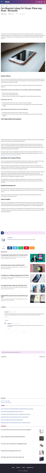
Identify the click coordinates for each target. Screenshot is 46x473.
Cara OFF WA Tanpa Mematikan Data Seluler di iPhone (12, 411)
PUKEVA (7, 2)
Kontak (23, 467)
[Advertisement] (23, 24)
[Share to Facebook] (9, 247)
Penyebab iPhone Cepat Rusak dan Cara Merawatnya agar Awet (14, 296)
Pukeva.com (26, 470)
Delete (7, 316)
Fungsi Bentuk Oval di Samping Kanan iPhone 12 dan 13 (11, 450)
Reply (5, 316)
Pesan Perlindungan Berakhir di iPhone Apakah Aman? (12, 419)
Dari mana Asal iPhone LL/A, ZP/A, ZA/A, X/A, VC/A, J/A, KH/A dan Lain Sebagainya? (16, 429)
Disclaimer (18, 467)
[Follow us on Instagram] (36, 2)
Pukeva (10, 237)
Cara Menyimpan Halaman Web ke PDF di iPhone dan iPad (14, 255)
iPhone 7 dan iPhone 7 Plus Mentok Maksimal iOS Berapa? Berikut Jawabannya (17, 408)
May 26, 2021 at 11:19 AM (13, 311)
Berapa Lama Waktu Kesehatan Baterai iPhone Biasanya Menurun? (13, 436)
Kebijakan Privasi (30, 467)
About (13, 467)
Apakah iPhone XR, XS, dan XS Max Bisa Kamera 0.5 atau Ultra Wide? (14, 417)
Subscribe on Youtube (5, 402)
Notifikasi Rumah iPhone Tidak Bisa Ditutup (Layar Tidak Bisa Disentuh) (15, 422)
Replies (6, 320)
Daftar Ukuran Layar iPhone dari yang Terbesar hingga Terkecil (12, 457)
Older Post (42, 356)
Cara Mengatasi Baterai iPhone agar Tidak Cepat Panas (14, 285)
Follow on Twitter (4, 401)
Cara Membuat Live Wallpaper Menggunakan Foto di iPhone (15, 275)
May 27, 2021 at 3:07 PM (15, 323)
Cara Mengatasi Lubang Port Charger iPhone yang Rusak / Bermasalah (21, 9)
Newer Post (4, 356)
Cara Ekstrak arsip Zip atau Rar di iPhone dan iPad (12, 265)
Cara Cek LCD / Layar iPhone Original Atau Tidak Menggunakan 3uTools (14, 443)
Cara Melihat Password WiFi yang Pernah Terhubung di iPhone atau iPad (15, 414)
